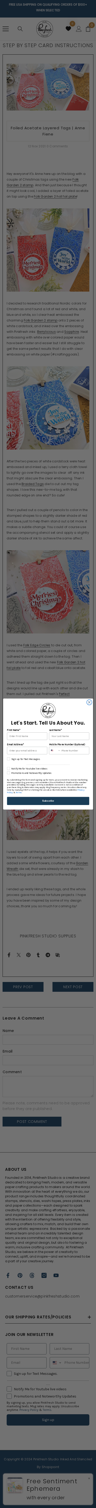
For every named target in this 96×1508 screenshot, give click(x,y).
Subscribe (48, 801)
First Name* (13, 730)
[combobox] (54, 750)
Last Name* (55, 730)
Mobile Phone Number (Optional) (67, 744)
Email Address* (15, 744)
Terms (19, 792)
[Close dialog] (89, 702)
